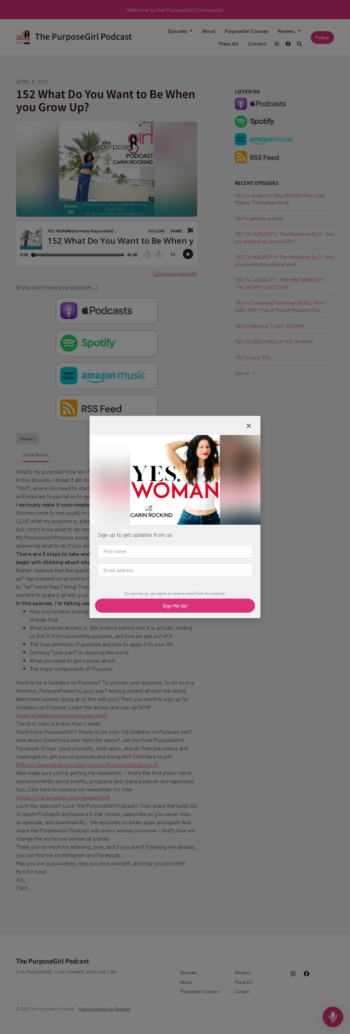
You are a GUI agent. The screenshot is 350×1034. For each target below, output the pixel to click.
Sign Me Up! (175, 605)
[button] (248, 425)
